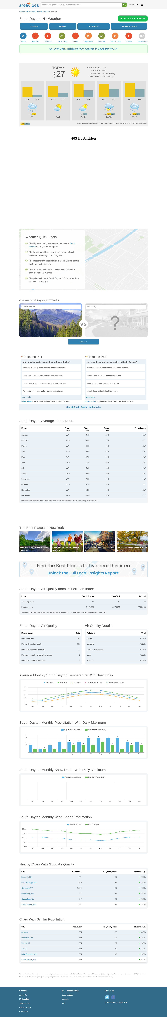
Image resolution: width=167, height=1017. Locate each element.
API (63, 1003)
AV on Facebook (113, 997)
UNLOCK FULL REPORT (134, 18)
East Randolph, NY (29, 882)
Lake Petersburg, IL (29, 954)
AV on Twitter (107, 997)
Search (22, 12)
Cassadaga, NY (27, 899)
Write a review (26, 401)
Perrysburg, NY (27, 893)
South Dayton (43, 12)
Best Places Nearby (129, 26)
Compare (83, 342)
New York (31, 12)
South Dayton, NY (28, 904)
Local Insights (67, 995)
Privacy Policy (25, 1007)
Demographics (93, 26)
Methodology (24, 999)
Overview (34, 26)
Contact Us (23, 1012)
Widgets (65, 999)
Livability (132, 5)
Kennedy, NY (26, 877)
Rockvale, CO (27, 938)
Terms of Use (24, 1003)
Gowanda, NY (27, 888)
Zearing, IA (25, 943)
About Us (23, 995)
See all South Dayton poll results (83, 407)
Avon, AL (25, 932)
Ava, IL (24, 949)
